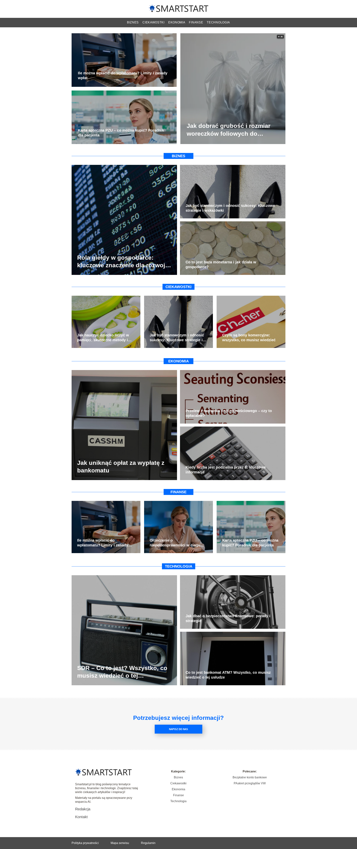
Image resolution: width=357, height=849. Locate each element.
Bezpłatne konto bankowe (250, 777)
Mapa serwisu (120, 843)
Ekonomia (176, 22)
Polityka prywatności (85, 843)
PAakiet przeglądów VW (250, 783)
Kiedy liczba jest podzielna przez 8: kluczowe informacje (226, 469)
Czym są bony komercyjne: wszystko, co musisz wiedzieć (249, 337)
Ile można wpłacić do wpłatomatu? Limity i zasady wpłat (122, 75)
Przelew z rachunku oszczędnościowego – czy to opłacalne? (229, 413)
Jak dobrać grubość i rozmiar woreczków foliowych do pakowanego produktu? (228, 130)
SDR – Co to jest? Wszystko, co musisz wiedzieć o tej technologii (122, 671)
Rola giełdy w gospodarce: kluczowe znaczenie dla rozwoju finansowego (123, 261)
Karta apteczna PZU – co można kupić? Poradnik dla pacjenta (121, 132)
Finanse (196, 22)
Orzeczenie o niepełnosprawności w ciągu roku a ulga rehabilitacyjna (175, 543)
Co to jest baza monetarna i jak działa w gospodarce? (221, 264)
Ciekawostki (153, 22)
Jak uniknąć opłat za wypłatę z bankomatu (120, 466)
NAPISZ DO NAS (178, 729)
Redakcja (82, 809)
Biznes (133, 22)
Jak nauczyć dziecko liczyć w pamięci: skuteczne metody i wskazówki (103, 337)
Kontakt (81, 817)
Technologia (218, 22)
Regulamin (148, 843)
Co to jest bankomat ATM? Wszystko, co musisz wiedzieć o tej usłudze (228, 674)
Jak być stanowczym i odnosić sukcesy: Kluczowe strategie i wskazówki (230, 208)
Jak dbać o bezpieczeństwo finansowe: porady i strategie (228, 618)
